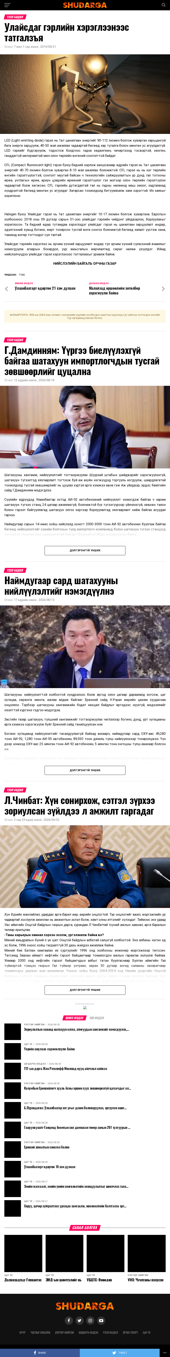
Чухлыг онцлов (40, 1332)
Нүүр (22, 1332)
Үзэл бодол (110, 1332)
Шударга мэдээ (88, 1332)
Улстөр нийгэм (64, 1332)
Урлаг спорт (130, 1332)
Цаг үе (147, 1332)
